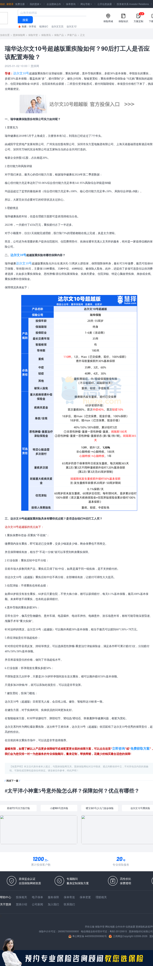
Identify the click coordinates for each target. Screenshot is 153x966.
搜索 (25, 20)
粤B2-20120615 (118, 931)
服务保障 (53, 897)
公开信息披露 (104, 4)
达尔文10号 (21, 73)
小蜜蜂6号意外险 (59, 808)
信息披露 (130, 926)
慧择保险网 (19, 34)
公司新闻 (37, 904)
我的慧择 (36, 4)
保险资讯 (46, 34)
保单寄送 (69, 897)
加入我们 (53, 904)
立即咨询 (118, 748)
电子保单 (37, 897)
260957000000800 (68, 931)
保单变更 (85, 897)
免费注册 (20, 4)
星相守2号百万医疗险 (18, 808)
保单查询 (71, 4)
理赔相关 (101, 897)
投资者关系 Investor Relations (133, 4)
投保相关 (21, 897)
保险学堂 (33, 34)
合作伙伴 (120, 926)
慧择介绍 (21, 904)
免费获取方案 (140, 748)
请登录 (10, 4)
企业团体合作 (54, 4)
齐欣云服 (89, 926)
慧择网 (35, 66)
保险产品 (59, 34)
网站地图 (110, 926)
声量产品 (72, 34)
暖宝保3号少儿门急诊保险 (100, 808)
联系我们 (69, 904)
